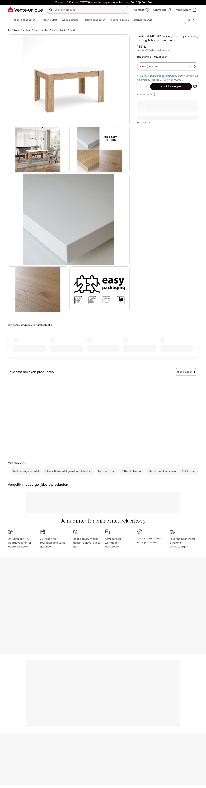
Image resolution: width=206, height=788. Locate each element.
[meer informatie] (154, 94)
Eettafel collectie (58, 30)
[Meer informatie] (183, 80)
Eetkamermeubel (40, 30)
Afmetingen (160, 57)
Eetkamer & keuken (21, 30)
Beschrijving (144, 57)
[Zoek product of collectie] (50, 9)
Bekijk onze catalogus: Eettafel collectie (30, 325)
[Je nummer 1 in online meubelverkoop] (25, 9)
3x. (151, 94)
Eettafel (71, 30)
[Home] (9, 30)
